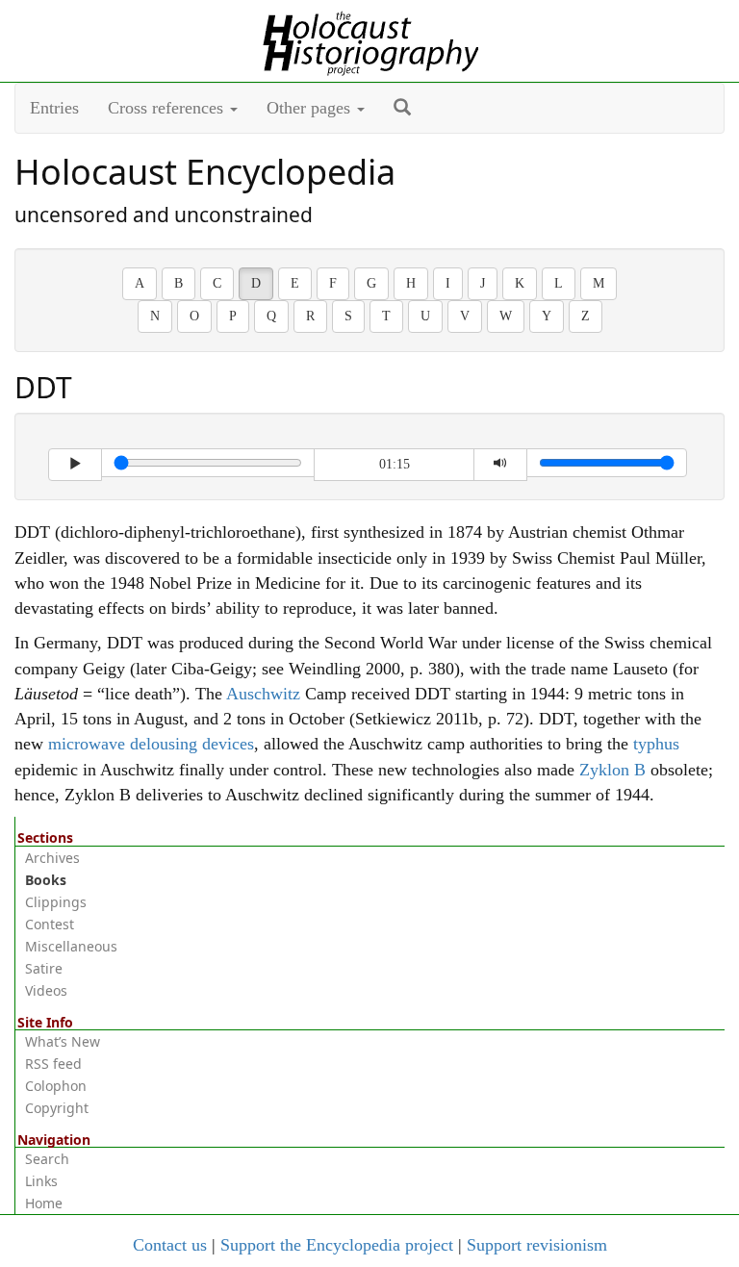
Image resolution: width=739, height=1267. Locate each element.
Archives (52, 858)
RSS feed (53, 1063)
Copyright (57, 1108)
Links (41, 1181)
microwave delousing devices (151, 743)
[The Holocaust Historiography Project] (370, 39)
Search (47, 1159)
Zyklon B (612, 769)
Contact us (170, 1244)
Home (44, 1203)
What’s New (62, 1041)
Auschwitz (263, 693)
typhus (656, 743)
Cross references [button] (168, 107)
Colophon (56, 1086)
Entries (54, 107)
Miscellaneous (71, 946)
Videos (46, 990)
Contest (49, 924)
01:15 (394, 464)
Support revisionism (537, 1244)
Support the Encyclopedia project (336, 1244)
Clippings (56, 902)
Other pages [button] (311, 107)
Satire (44, 968)
